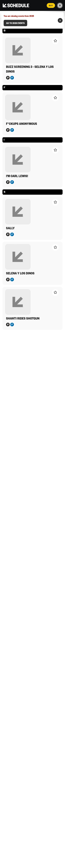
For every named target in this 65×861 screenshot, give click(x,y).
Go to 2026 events (15, 23)
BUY (51, 5)
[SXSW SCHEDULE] (16, 5)
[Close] (60, 20)
